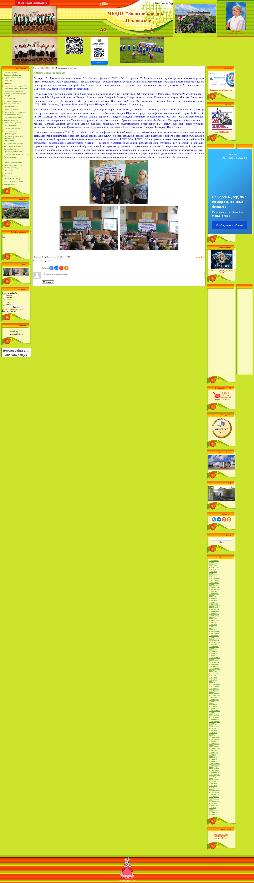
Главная (36, 68)
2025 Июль (213, 786)
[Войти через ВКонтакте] (56, 268)
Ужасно (8, 304)
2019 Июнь (213, 625)
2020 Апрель (214, 647)
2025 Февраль (214, 775)
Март (48, 68)
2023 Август (213, 735)
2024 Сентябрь (214, 763)
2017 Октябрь (214, 580)
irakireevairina (56, 257)
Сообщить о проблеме (230, 225)
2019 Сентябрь (214, 631)
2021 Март (213, 671)
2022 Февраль (214, 695)
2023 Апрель (214, 726)
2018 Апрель (214, 594)
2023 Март (213, 724)
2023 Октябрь (214, 739)
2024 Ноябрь (214, 768)
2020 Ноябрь (214, 662)
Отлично (9, 295)
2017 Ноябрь (214, 583)
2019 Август (213, 629)
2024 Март (213, 750)
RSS (171, 5)
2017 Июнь (213, 572)
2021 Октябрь (214, 686)
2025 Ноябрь (214, 794)
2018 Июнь (213, 598)
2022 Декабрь (214, 717)
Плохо (8, 302)
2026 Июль (213, 812)
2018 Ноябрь (214, 609)
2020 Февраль (214, 642)
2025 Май (212, 781)
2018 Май (212, 596)
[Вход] (151, 29)
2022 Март (213, 697)
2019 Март (213, 618)
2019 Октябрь (214, 633)
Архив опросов (17, 309)
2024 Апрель (214, 752)
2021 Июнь (213, 677)
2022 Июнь (213, 704)
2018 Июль (213, 600)
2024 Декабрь (214, 770)
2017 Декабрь (214, 585)
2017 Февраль (214, 563)
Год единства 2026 (222, 132)
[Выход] (105, 29)
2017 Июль (213, 574)
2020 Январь (214, 640)
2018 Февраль (214, 589)
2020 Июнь (213, 651)
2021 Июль (213, 680)
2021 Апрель (214, 673)
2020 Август (213, 655)
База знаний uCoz (220, 838)
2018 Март (213, 591)
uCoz (127, 882)
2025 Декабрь (214, 797)
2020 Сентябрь (214, 658)
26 (53, 68)
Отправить (48, 282)
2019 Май (212, 622)
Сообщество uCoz (220, 836)
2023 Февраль (214, 722)
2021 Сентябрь (214, 684)
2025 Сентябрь (214, 790)
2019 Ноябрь (214, 636)
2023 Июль (213, 733)
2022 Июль (213, 706)
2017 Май (212, 569)
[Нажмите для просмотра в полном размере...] (119, 161)
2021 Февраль (214, 669)
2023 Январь (214, 719)
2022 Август (213, 708)
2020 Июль (213, 653)
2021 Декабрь (214, 691)
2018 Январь (214, 587)
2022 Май (212, 702)
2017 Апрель (214, 567)
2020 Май (212, 649)
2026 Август (213, 814)
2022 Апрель (214, 700)
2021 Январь (214, 666)
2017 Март (213, 565)
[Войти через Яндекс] (61, 268)
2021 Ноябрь (214, 688)
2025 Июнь (213, 783)
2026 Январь (214, 799)
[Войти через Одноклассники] (66, 268)
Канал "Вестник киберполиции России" (221, 271)
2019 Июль (213, 627)
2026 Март (213, 803)
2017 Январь (214, 561)
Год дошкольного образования (221, 90)
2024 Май (212, 755)
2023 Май (212, 728)
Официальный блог (221, 835)
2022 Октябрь (214, 713)
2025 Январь (214, 772)
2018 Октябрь (214, 607)
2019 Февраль (214, 616)
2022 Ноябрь (214, 715)
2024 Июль (213, 759)
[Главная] (101, 29)
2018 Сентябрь (214, 605)
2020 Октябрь (214, 660)
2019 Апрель (214, 620)
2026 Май (212, 808)
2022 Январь (214, 693)
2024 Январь (214, 746)
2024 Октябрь (214, 766)
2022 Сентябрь (214, 711)
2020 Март (213, 644)
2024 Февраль (214, 748)
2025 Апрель (214, 779)
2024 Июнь (213, 757)
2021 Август (213, 682)
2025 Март (213, 777)
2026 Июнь (213, 810)
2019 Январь (214, 613)
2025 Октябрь (214, 792)
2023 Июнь (213, 730)
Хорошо (9, 297)
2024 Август (213, 761)
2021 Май (212, 675)
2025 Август (213, 788)
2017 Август (213, 576)
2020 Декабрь (214, 664)
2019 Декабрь (214, 638)
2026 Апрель (214, 805)
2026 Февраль (214, 801)
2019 (43, 68)
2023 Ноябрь (214, 741)
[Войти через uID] (51, 268)
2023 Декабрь (214, 744)
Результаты (6, 309)
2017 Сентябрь (214, 578)
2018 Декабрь (214, 611)
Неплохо (9, 300)
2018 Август (213, 602)
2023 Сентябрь (214, 737)
